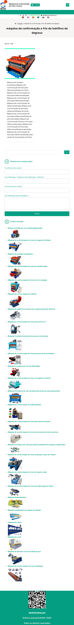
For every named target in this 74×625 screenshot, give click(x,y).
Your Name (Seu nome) (13, 168)
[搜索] (66, 152)
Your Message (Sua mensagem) (17, 196)
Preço (37, 5)
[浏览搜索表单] (67, 5)
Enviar (37, 214)
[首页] (15, 23)
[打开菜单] (32, 4)
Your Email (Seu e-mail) (14, 186)
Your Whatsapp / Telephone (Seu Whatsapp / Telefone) (24, 177)
